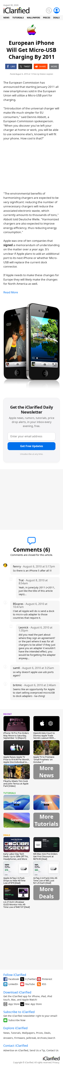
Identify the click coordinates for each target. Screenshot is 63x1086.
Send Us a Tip (37, 1050)
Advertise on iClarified (15, 1050)
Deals (47, 1032)
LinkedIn (13, 984)
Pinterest (47, 979)
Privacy (55, 1062)
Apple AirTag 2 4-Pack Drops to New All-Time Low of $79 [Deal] (14, 880)
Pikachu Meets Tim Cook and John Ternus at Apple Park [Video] (15, 784)
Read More (10, 292)
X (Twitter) (30, 979)
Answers (8, 1037)
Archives (42, 1037)
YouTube (30, 984)
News (6, 1032)
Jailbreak (31, 1037)
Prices (39, 1032)
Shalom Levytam (46, 74)
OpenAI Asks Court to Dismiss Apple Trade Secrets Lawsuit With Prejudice (44, 736)
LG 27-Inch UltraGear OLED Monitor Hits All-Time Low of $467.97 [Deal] (16, 904)
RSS (44, 984)
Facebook (13, 979)
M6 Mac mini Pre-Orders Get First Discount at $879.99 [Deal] (45, 856)
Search (51, 1037)
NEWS (6, 17)
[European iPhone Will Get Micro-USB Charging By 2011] (31, 346)
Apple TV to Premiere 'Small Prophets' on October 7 (43, 759)
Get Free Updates (31, 446)
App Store (13, 1004)
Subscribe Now (16, 1020)
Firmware (19, 1037)
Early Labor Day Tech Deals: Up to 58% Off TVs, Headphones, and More (15, 856)
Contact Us (52, 1050)
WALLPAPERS (33, 17)
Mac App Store (33, 1004)
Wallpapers (28, 1032)
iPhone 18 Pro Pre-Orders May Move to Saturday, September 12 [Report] (16, 735)
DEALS (56, 17)
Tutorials (16, 1032)
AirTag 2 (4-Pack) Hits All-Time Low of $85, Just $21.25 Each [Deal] (45, 880)
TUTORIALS (18, 17)
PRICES (46, 17)
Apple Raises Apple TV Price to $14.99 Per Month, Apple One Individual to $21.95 (16, 760)
